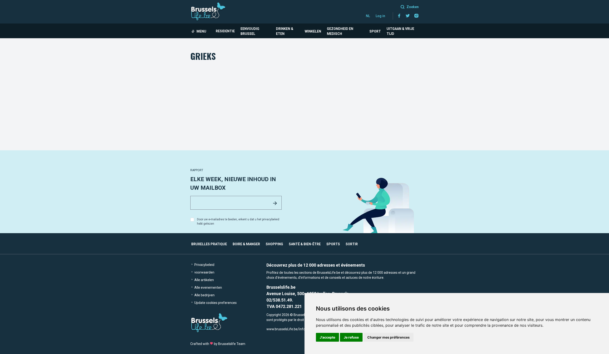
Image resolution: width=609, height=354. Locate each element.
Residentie (225, 31)
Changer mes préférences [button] (388, 337)
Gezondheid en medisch (340, 31)
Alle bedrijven (204, 295)
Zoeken (413, 7)
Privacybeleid (204, 265)
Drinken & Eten (284, 31)
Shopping (274, 244)
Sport (375, 31)
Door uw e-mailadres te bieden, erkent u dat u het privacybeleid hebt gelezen (238, 221)
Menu (201, 31)
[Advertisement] (304, 98)
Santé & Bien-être (305, 244)
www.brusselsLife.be (282, 329)
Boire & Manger (246, 244)
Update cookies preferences (215, 303)
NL (368, 16)
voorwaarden (204, 272)
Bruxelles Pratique (209, 244)
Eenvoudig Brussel (250, 31)
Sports (333, 244)
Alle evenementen (208, 287)
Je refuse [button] (351, 337)
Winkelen (313, 31)
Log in (380, 16)
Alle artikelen (204, 280)
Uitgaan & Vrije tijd (400, 31)
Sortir (352, 244)
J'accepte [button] (327, 337)
